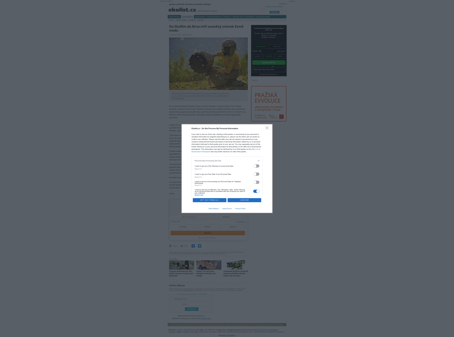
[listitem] (227, 161)
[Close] (268, 128)
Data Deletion (214, 209)
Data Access (227, 209)
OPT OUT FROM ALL (209, 200)
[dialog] (227, 168)
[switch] (256, 166)
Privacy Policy (240, 209)
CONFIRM (244, 200)
